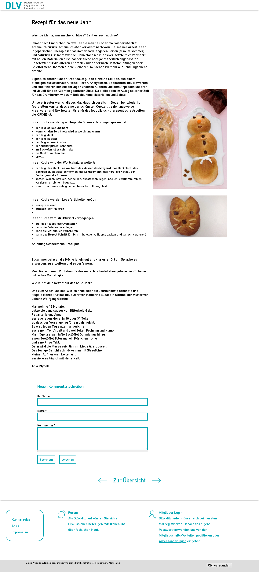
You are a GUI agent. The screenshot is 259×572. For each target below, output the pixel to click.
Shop (15, 526)
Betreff (41, 411)
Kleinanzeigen (22, 519)
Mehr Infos (114, 563)
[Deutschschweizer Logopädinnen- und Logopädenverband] (25, 5)
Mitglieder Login (170, 512)
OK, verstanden (219, 565)
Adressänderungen (172, 541)
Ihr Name (43, 396)
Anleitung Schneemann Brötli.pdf (55, 244)
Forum (73, 512)
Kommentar (46, 425)
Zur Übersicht (129, 480)
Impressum (20, 532)
